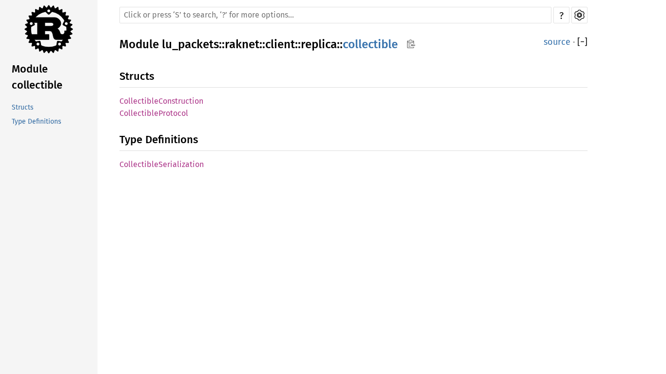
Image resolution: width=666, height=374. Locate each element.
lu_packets (190, 44)
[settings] (579, 15)
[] (582, 42)
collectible (370, 44)
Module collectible (37, 77)
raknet (242, 44)
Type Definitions (36, 121)
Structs (23, 107)
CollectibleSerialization (161, 164)
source (557, 42)
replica (319, 44)
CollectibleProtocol (153, 113)
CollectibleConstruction (161, 101)
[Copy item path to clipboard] (411, 44)
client (280, 44)
